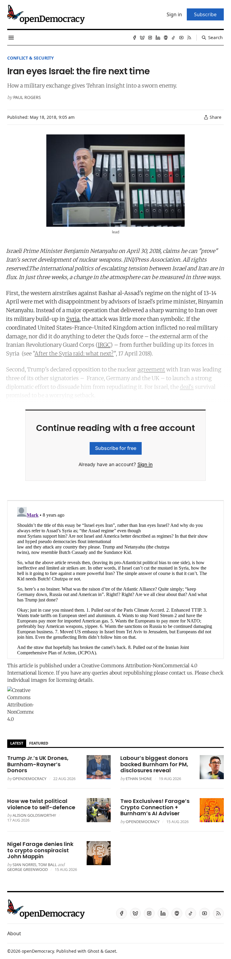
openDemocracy (29, 778)
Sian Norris (24, 864)
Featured (38, 743)
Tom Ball (47, 864)
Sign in (145, 464)
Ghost (93, 951)
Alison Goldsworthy (34, 815)
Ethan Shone (139, 778)
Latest (16, 743)
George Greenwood (27, 869)
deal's (187, 386)
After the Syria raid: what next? (74, 353)
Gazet (110, 951)
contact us (180, 673)
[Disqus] (115, 580)
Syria (72, 318)
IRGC (104, 344)
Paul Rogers (27, 97)
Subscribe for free (115, 448)
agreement (151, 369)
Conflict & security (30, 58)
